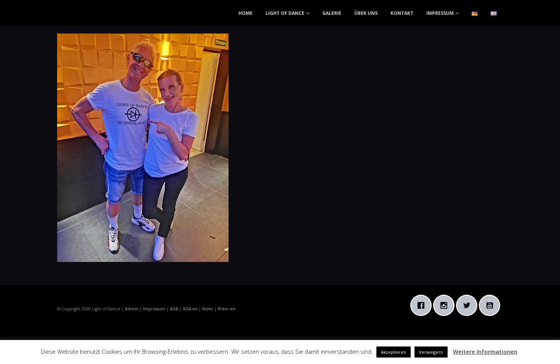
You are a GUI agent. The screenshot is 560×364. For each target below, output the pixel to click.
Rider (207, 308)
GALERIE (331, 13)
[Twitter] (468, 305)
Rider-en (226, 308)
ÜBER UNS (366, 13)
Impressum (154, 308)
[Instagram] (445, 305)
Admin (131, 308)
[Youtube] (491, 305)
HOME (245, 13)
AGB (174, 308)
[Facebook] (422, 305)
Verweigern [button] (431, 352)
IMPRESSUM (440, 13)
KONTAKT (401, 13)
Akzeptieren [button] (393, 352)
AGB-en (190, 308)
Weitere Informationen (485, 351)
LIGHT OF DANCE (285, 13)
